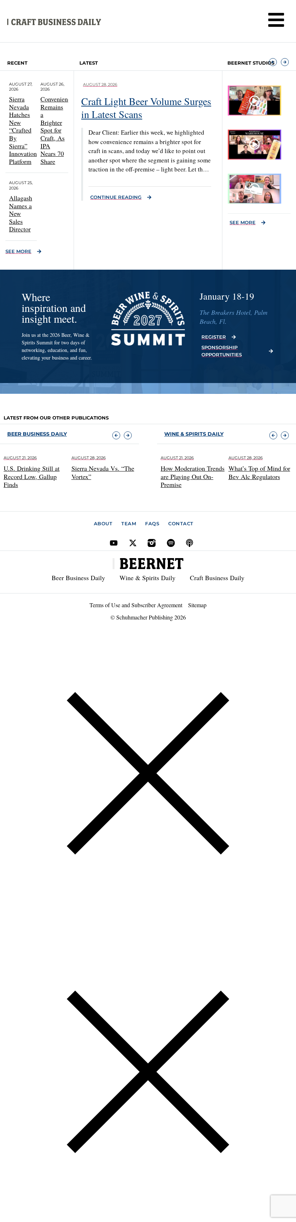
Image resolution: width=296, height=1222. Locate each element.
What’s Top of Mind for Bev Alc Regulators (259, 472)
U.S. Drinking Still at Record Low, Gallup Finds (32, 476)
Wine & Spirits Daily (147, 577)
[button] (273, 62)
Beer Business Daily (37, 434)
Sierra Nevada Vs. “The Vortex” (102, 472)
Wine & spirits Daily (193, 434)
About (103, 523)
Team (128, 523)
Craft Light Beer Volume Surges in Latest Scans (146, 107)
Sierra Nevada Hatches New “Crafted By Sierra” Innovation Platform (23, 130)
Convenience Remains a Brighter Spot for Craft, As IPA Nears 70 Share (57, 130)
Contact (180, 523)
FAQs (152, 523)
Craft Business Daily (217, 577)
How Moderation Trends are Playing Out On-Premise (193, 476)
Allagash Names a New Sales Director (20, 213)
